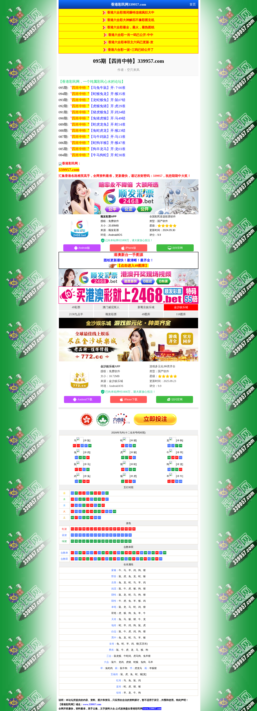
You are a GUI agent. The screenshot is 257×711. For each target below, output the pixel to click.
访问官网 (177, 247)
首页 (193, 4)
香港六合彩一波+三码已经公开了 (130, 49)
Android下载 (84, 399)
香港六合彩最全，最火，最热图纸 (130, 27)
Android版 (84, 247)
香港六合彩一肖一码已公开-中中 (130, 35)
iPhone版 (131, 247)
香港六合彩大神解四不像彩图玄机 (130, 20)
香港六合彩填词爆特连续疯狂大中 (130, 12)
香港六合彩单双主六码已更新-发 (130, 42)
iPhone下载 (130, 399)
